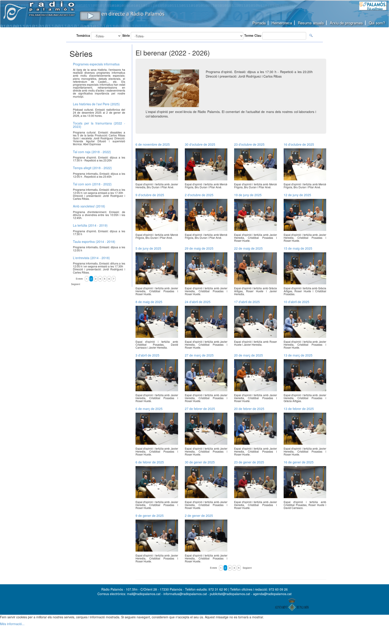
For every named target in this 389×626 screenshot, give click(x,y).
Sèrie (126, 35)
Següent (247, 567)
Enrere (213, 567)
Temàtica (83, 35)
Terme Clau (252, 35)
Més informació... (12, 623)
